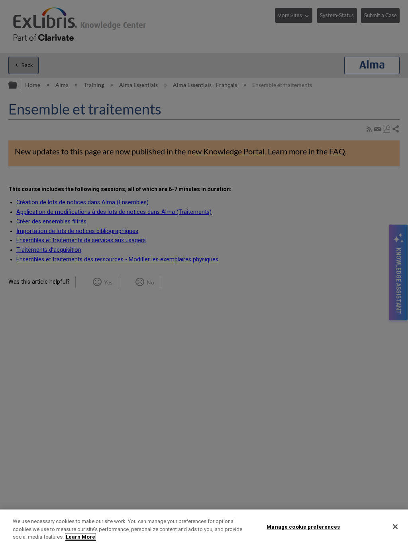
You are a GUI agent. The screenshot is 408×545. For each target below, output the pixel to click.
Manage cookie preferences (303, 526)
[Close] (395, 526)
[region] (204, 527)
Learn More (80, 537)
